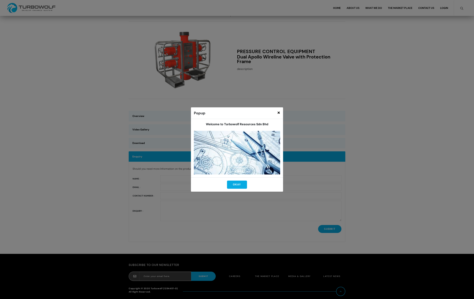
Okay (237, 184)
